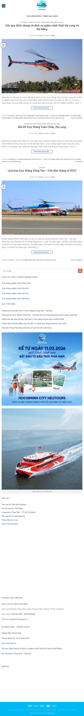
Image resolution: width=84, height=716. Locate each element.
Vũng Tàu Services (10, 520)
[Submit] (80, 271)
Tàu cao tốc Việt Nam (66, 710)
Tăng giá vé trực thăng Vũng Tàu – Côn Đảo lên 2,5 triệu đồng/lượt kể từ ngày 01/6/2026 (39, 315)
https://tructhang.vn (18, 619)
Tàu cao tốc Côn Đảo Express (14, 504)
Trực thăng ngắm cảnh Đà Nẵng (15, 298)
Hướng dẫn (28, 124)
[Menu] (3, 6)
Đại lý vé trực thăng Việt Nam (15, 604)
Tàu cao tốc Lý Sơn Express (13, 516)
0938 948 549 (29, 614)
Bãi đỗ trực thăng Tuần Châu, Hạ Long (42, 127)
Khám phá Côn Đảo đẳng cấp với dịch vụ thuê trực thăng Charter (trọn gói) (34, 323)
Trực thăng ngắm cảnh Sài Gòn (15, 293)
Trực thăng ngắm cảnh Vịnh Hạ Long (50, 22)
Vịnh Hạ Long (59, 118)
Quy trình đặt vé (9, 643)
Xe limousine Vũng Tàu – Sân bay (16, 653)
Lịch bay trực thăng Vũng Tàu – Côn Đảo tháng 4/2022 (42, 170)
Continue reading (42, 108)
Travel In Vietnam (10, 524)
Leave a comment (76, 118)
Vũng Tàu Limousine (33, 710)
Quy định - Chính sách (28, 22)
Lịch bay (42, 167)
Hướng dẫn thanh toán (11, 633)
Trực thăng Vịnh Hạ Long (45, 118)
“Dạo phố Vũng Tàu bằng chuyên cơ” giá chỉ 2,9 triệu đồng (27, 328)
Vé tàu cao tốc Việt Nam (12, 508)
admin (53, 35)
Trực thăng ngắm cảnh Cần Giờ (15, 288)
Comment (78, 161)
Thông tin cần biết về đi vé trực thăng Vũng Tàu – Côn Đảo (27, 310)
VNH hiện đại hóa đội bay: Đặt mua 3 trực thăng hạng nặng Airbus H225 (33, 319)
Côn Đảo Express (50, 710)
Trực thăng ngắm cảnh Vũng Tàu (16, 283)
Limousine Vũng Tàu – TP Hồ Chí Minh (19, 512)
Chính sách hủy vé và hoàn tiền (15, 638)
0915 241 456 (16, 614)
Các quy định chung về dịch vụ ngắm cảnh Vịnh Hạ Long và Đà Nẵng (32, 648)
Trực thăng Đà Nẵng (62, 115)
